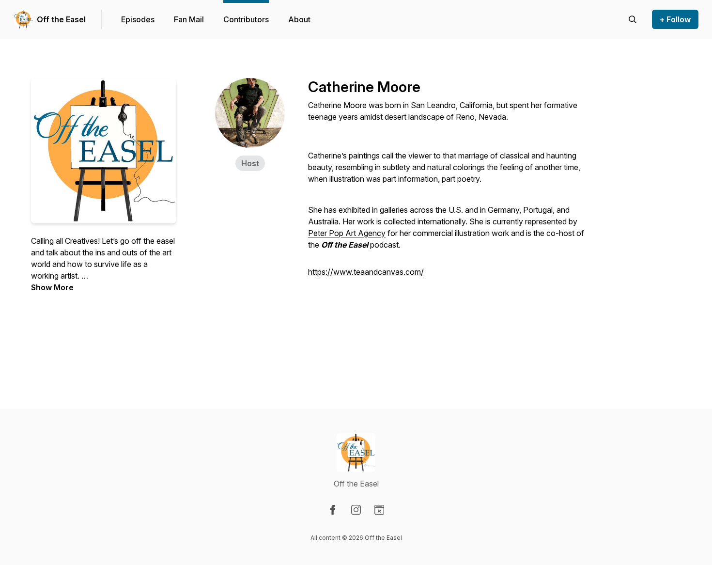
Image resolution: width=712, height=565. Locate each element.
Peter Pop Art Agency (347, 233)
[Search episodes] (632, 19)
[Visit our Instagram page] (356, 510)
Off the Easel (61, 19)
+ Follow (675, 19)
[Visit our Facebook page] (333, 510)
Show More (52, 287)
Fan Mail (189, 19)
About (299, 19)
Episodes (138, 19)
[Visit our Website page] (379, 510)
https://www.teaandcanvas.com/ (366, 272)
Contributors (246, 19)
